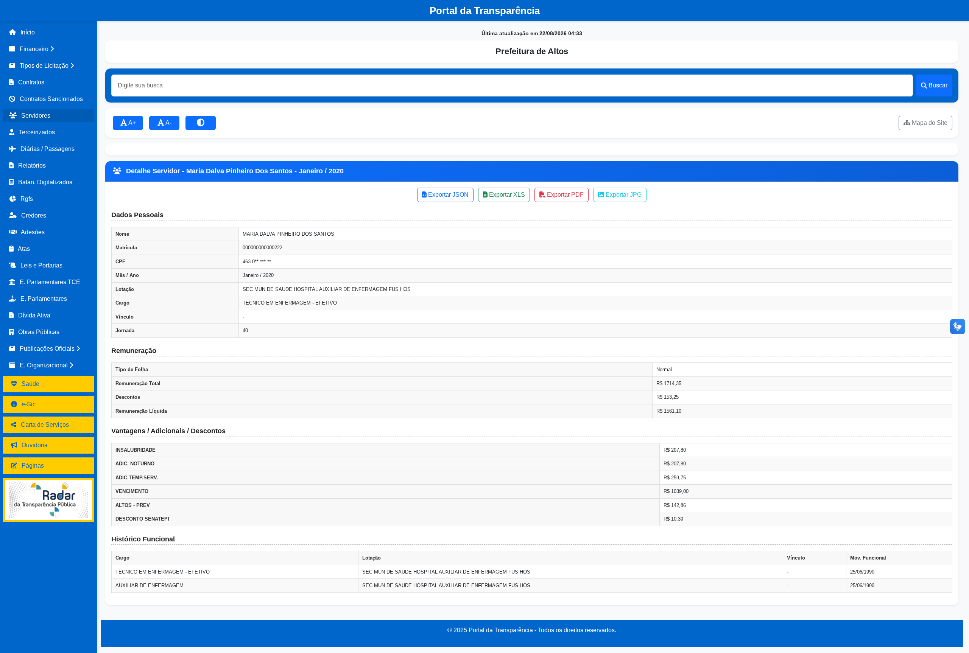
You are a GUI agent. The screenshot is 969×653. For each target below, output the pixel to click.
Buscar (937, 85)
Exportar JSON (448, 194)
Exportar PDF (564, 194)
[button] (48, 49)
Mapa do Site (928, 123)
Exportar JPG (623, 194)
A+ (131, 123)
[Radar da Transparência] (48, 500)
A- (167, 123)
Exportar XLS (506, 194)
